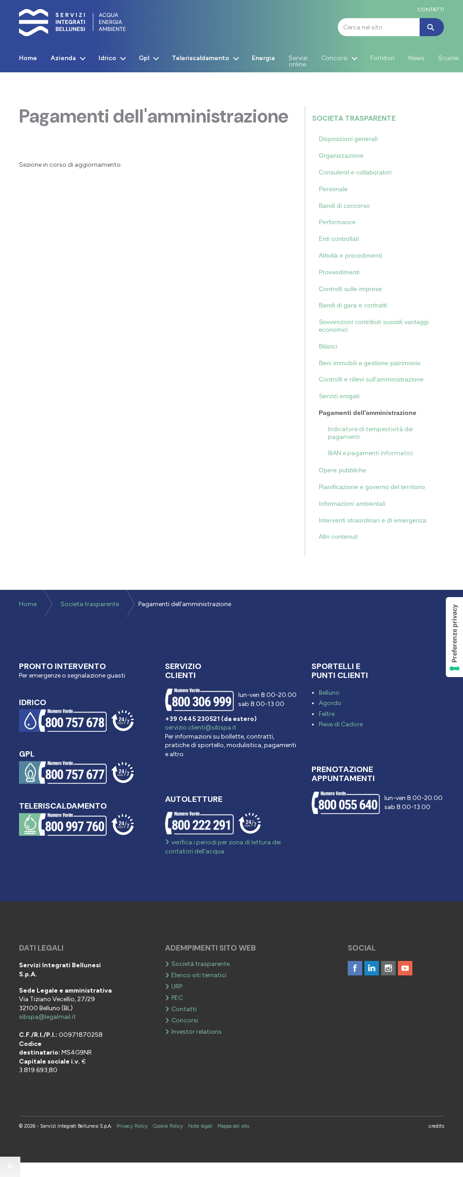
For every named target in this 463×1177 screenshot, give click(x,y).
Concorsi (184, 1020)
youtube (405, 968)
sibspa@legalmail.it (47, 1017)
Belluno (329, 693)
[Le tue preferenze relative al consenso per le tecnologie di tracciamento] (454, 637)
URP (176, 986)
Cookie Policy (168, 1126)
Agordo (330, 703)
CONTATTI (430, 9)
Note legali (200, 1126)
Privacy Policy (132, 1126)
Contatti (184, 1009)
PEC (177, 998)
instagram (388, 968)
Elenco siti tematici (199, 975)
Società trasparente (200, 964)
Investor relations (196, 1032)
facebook (355, 968)
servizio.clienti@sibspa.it (200, 727)
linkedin (371, 968)
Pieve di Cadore (341, 724)
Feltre (327, 714)
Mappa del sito (233, 1126)
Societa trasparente (354, 118)
